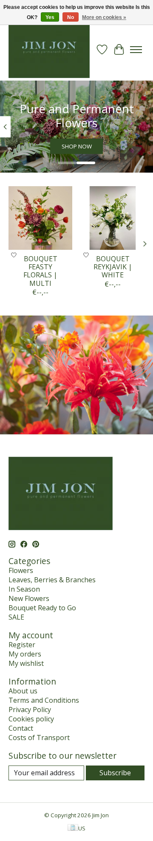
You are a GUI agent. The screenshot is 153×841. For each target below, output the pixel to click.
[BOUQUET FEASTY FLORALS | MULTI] (40, 218)
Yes (49, 17)
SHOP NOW (77, 147)
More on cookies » (104, 17)
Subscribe (115, 772)
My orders (24, 654)
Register (21, 644)
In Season (24, 589)
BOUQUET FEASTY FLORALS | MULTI (40, 271)
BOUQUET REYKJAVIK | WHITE (113, 266)
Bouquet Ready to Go (42, 607)
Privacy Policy (29, 709)
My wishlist (26, 663)
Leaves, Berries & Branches (52, 579)
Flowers (20, 570)
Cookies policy (31, 719)
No (70, 17)
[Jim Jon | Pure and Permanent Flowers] (49, 49)
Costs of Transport (39, 737)
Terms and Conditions (43, 700)
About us (22, 691)
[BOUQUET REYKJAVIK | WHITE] (112, 218)
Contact (20, 728)
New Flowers (28, 598)
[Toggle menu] (136, 49)
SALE (16, 617)
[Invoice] (73, 828)
